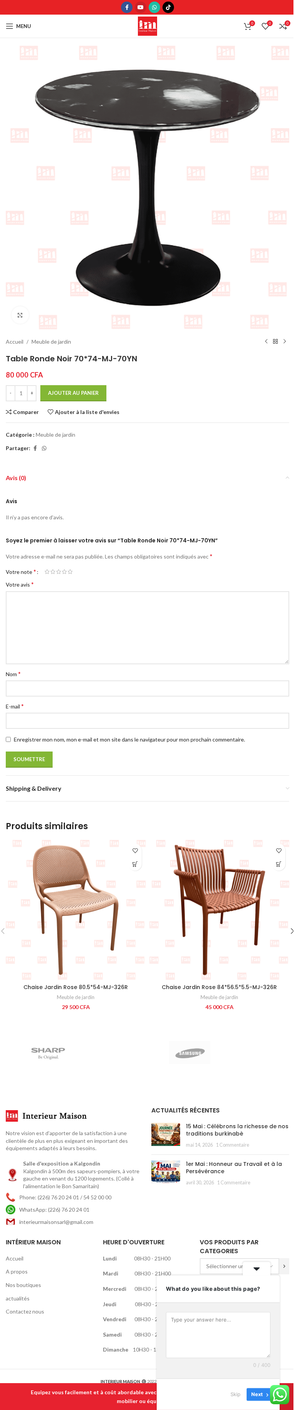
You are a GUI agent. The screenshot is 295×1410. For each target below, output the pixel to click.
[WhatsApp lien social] (154, 7)
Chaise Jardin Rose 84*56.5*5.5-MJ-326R (219, 987)
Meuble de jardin (51, 341)
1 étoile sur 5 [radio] (47, 571)
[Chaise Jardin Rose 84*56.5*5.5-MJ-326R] (219, 910)
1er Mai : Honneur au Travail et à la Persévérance (234, 1168)
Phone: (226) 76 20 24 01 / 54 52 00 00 (65, 1197)
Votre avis (20, 584)
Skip (235, 1394)
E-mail (15, 706)
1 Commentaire (232, 1145)
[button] (135, 864)
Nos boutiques (23, 1285)
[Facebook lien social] (127, 7)
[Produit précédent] (266, 341)
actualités (18, 1298)
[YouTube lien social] (140, 7)
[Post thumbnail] (165, 1136)
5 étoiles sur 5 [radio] (70, 571)
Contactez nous (25, 1311)
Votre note (21, 572)
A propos (17, 1271)
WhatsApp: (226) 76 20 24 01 (54, 1209)
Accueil (14, 341)
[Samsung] (218, 1052)
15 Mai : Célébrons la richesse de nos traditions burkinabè (237, 1130)
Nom (13, 673)
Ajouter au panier (73, 393)
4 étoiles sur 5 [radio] (64, 571)
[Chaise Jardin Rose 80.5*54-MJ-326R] (76, 910)
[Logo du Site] (147, 25)
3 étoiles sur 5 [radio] (58, 571)
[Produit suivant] (284, 341)
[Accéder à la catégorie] (284, 1266)
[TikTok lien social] (168, 7)
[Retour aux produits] (275, 341)
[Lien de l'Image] (48, 1115)
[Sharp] (77, 1052)
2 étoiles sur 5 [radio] (53, 571)
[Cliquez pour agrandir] (20, 315)
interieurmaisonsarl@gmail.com (56, 1222)
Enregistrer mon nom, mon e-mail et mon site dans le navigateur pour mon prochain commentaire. (129, 739)
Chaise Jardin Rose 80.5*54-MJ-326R (75, 987)
